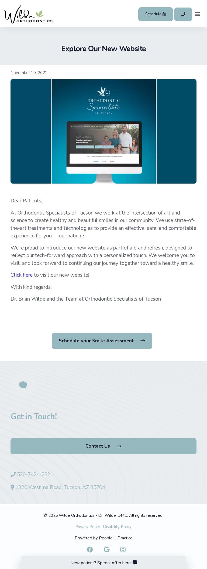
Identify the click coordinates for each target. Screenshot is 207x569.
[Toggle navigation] (197, 14)
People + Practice (116, 538)
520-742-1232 (33, 474)
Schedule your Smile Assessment (96, 341)
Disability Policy (117, 526)
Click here (22, 275)
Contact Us (97, 446)
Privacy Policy (88, 526)
